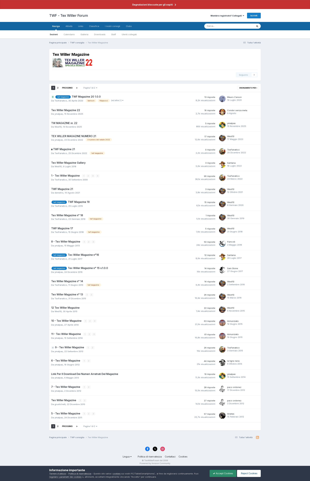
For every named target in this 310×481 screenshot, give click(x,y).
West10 (58, 126)
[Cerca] (257, 26)
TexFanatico (61, 100)
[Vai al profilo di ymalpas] (222, 125)
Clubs (129, 26)
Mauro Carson (234, 97)
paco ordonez (234, 387)
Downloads (99, 34)
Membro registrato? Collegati (227, 15)
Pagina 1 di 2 (89, 88)
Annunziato (233, 321)
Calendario (69, 34)
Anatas (230, 413)
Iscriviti (253, 15)
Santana (231, 163)
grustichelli (60, 404)
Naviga (56, 26)
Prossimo (67, 88)
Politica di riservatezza (150, 456)
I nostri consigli (112, 26)
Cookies (183, 456)
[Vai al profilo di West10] (222, 138)
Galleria (84, 34)
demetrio (59, 192)
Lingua (126, 456)
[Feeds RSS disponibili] (257, 437)
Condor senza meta (237, 110)
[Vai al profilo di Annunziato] (222, 323)
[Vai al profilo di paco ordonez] (222, 389)
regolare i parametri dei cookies (65, 477)
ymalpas (59, 114)
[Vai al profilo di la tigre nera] (222, 362)
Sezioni (54, 34)
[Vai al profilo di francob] (222, 243)
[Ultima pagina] (77, 88)
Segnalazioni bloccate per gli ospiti (152, 4)
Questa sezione (241, 26)
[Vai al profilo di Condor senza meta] (222, 112)
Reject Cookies (248, 473)
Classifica (94, 26)
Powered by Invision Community (155, 463)
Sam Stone (232, 268)
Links (80, 26)
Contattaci (170, 456)
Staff (113, 34)
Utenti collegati (129, 34)
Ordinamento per (247, 88)
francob (231, 241)
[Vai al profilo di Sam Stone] (222, 270)
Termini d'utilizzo (57, 473)
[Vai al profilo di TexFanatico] (222, 151)
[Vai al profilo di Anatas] (222, 415)
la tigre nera (233, 361)
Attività (69, 26)
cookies (117, 473)
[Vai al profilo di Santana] (222, 164)
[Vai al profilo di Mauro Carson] (222, 99)
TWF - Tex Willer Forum (68, 15)
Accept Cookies (224, 473)
